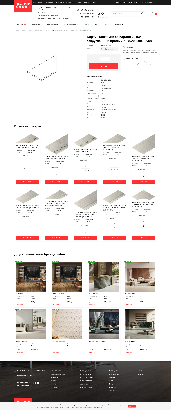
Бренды (118, 24)
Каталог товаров (56, 371)
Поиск (142, 13)
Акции (34, 2)
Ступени (53, 384)
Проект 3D (86, 2)
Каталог (20, 24)
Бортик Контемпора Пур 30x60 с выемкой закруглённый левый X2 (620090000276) (56, 203)
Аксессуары (55, 387)
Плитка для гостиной (86, 377)
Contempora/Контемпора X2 (41, 30)
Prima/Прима (93, 293)
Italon (30, 30)
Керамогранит (52, 24)
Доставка (68, 2)
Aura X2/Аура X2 (58, 293)
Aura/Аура (20, 293)
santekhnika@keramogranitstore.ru (51, 18)
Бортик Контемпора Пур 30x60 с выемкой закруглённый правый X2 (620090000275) (85, 214)
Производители (50, 2)
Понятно (132, 406)
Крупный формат (85, 384)
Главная (16, 30)
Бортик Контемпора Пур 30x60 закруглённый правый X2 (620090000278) (143, 158)
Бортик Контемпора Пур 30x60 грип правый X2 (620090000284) (56, 157)
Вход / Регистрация (146, 2)
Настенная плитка (86, 387)
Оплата (74, 2)
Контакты (92, 2)
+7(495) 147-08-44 (87, 10)
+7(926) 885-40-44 (87, 17)
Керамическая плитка (58, 374)
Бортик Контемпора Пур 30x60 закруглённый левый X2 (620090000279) (114, 147)
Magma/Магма (130, 341)
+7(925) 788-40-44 (87, 13)
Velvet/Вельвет (22, 341)
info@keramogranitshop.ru (48, 12)
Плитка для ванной (71, 24)
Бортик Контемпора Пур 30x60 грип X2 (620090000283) (85, 151)
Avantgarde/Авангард (97, 341)
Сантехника (36, 24)
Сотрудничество (60, 2)
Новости (80, 2)
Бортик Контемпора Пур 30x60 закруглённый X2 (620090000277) (27, 207)
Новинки (40, 2)
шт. (98, 58)
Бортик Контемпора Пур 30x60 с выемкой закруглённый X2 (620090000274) (114, 208)
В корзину (103, 66)
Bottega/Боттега (58, 341)
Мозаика (106, 24)
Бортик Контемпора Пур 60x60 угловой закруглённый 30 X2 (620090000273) (143, 204)
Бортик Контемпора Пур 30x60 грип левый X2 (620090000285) (27, 146)
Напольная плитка (86, 380)
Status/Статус (130, 293)
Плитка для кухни (90, 24)
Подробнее (19, 304)
